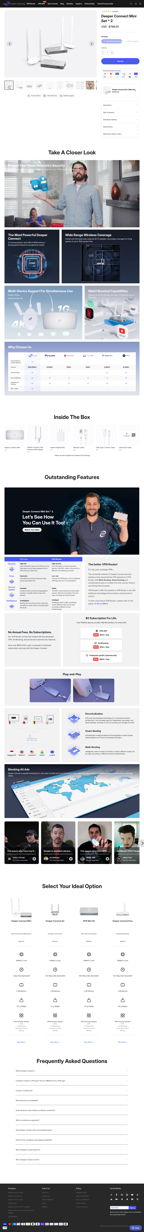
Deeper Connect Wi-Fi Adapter (19, 1207)
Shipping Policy (81, 1192)
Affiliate (44, 1207)
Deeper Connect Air (15, 1196)
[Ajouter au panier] (135, 90)
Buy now (21, 1042)
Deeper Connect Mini (15, 1192)
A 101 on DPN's (101, 604)
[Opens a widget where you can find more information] (135, 1228)
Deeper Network (48, 1199)
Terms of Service (82, 1207)
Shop (44, 1203)
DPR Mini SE (12, 1203)
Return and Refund (82, 1199)
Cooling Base (12, 1216)
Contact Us (46, 1196)
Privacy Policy (81, 1203)
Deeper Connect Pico (15, 1199)
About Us (45, 1192)
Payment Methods (82, 1196)
